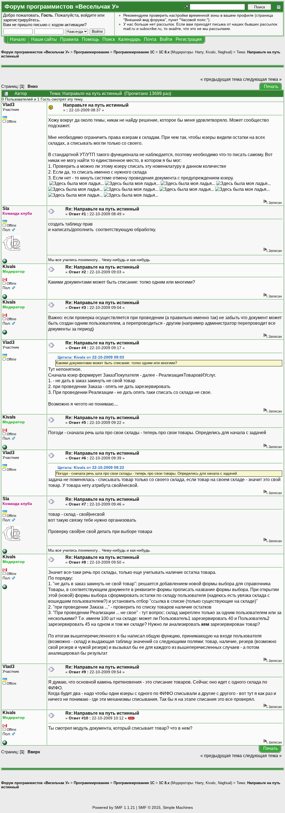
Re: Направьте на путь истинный (102, 209)
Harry (199, 52)
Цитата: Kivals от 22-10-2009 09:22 (91, 468)
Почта (150, 39)
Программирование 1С (134, 52)
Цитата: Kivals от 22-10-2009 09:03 (91, 357)
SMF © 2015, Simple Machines (165, 807)
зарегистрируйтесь (21, 19)
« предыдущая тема (221, 79)
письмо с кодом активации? (60, 24)
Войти (166, 39)
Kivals (211, 52)
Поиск (108, 39)
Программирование (91, 52)
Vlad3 (8, 104)
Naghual (224, 52)
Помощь (90, 39)
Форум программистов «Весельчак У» (35, 52)
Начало (18, 39)
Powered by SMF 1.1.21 (113, 807)
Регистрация (189, 39)
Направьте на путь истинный (96, 105)
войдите (88, 15)
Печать (271, 86)
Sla (6, 208)
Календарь (129, 39)
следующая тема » (262, 79)
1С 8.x (164, 52)
